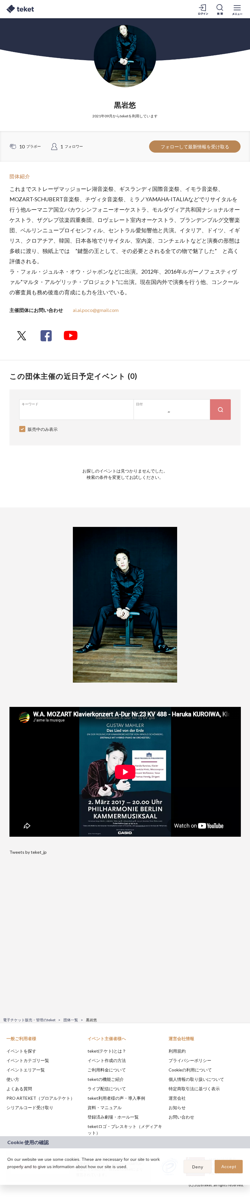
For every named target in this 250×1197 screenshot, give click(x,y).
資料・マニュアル (105, 1107)
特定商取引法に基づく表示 (194, 1088)
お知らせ (177, 1107)
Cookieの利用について (190, 1069)
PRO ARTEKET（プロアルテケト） (40, 1098)
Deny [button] (197, 1166)
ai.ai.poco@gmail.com (96, 310)
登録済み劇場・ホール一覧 (113, 1116)
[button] (8, 1174)
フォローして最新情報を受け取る (195, 146)
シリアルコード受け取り (29, 1107)
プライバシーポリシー (190, 1060)
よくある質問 (19, 1088)
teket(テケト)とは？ (107, 1050)
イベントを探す (21, 1050)
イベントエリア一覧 (25, 1069)
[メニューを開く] (237, 9)
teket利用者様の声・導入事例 (116, 1098)
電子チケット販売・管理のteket (29, 1020)
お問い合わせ (181, 1116)
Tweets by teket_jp (28, 852)
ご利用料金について (107, 1069)
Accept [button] (228, 1166)
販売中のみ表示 (43, 429)
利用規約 (177, 1050)
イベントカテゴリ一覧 (27, 1060)
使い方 (12, 1079)
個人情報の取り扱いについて (196, 1079)
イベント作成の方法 (107, 1060)
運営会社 (177, 1098)
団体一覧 (70, 1020)
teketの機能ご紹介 (106, 1079)
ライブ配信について (107, 1088)
